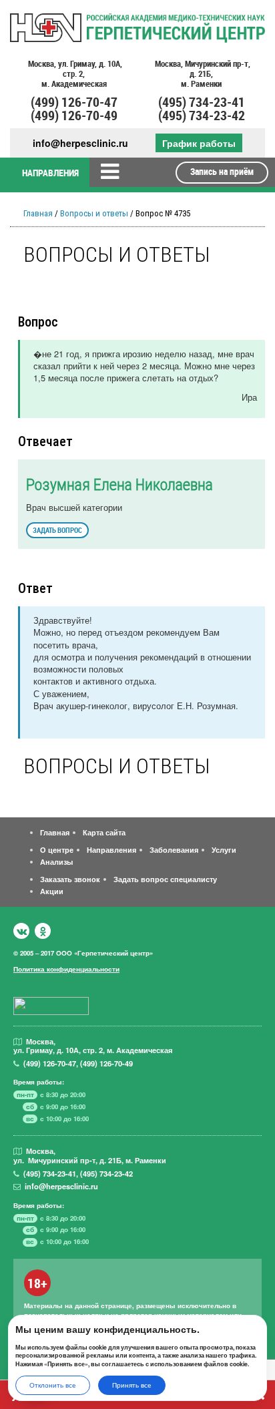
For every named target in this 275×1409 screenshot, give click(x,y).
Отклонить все (52, 1385)
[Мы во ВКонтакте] (21, 931)
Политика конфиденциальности (66, 969)
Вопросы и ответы (94, 213)
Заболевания (174, 849)
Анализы (56, 861)
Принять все (132, 1385)
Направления (111, 849)
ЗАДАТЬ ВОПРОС (57, 530)
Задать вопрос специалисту (165, 878)
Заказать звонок (70, 878)
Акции (51, 890)
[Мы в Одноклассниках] (43, 931)
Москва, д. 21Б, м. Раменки (201, 74)
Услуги (224, 849)
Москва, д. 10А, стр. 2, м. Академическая (74, 74)
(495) (49, 1173)
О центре (56, 849)
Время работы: (38, 1081)
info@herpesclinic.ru (80, 143)
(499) (49, 1063)
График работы (199, 143)
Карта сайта (104, 832)
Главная (38, 213)
